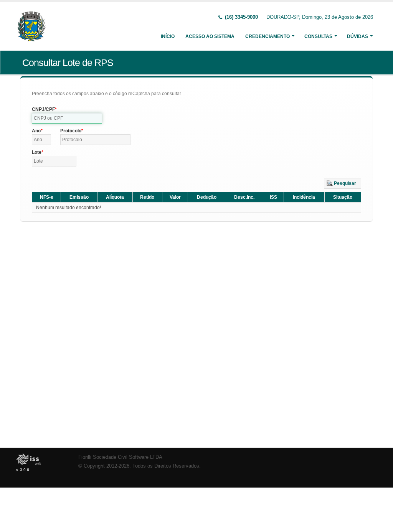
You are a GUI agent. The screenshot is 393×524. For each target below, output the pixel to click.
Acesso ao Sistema (209, 36)
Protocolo (70, 130)
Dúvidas (357, 36)
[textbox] (67, 118)
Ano (36, 130)
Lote (36, 152)
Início (168, 36)
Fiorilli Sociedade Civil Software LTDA (120, 457)
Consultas (318, 36)
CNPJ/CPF (43, 109)
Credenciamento (267, 36)
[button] (342, 183)
